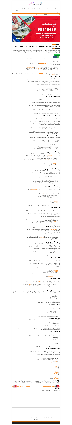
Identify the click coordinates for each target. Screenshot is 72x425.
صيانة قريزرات (47, 273)
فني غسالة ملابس (25, 382)
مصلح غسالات (41, 73)
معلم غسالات (42, 237)
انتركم (17, 10)
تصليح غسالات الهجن (43, 380)
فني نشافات (56, 202)
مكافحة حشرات (56, 367)
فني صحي (56, 378)
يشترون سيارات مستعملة (54, 362)
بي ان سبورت (23, 8)
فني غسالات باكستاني (34, 189)
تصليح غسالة (56, 70)
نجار (42, 8)
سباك (54, 378)
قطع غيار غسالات (20, 382)
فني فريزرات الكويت (52, 273)
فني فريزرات (35, 273)
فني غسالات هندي (38, 68)
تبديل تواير (33, 8)
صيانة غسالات (55, 14)
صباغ (50, 8)
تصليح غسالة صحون (27, 131)
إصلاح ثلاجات (53, 267)
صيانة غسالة (47, 381)
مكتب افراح (56, 377)
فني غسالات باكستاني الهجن (45, 382)
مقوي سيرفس (56, 368)
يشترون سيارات (46, 8)
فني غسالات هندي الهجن (32, 382)
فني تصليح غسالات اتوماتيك (30, 67)
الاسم (59, 404)
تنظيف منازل (56, 374)
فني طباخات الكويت (39, 281)
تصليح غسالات (56, 233)
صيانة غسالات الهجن (52, 381)
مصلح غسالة (57, 383)
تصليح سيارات (18, 8)
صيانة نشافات (56, 201)
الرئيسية (58, 14)
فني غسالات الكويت (46, 85)
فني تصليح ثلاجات (50, 276)
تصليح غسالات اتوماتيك (42, 63)
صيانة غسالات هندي (47, 159)
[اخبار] (13, 8)
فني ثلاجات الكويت (45, 260)
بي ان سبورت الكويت (55, 371)
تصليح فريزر (40, 273)
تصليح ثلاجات (56, 270)
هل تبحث (56, 361)
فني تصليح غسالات (42, 381)
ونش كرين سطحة (28, 8)
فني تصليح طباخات (53, 74)
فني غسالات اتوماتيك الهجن (20, 381)
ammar (52, 48)
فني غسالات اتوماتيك (44, 91)
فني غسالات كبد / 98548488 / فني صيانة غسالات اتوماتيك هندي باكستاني (23, 386)
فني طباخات (29, 284)
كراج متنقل (56, 366)
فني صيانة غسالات (36, 381)
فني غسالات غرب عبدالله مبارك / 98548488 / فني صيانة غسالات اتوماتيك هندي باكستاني (49, 386)
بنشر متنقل (56, 365)
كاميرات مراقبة (38, 8)
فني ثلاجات (56, 271)
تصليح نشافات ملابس (22, 380)
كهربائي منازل (55, 8)
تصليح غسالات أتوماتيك (53, 229)
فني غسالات (54, 163)
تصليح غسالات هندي (44, 160)
